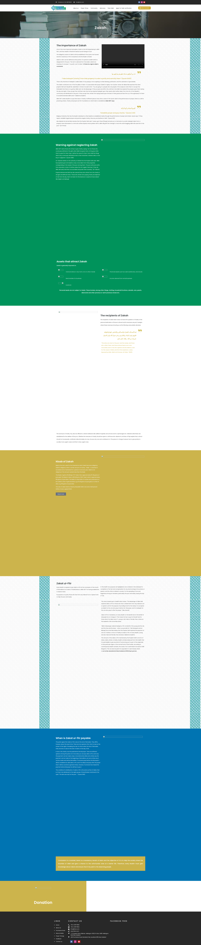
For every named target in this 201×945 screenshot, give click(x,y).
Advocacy (102, 8)
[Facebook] (139, 2)
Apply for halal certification (124, 8)
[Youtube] (144, 2)
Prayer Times (84, 8)
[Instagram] (142, 2)
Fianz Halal (111, 8)
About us (76, 8)
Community (94, 8)
